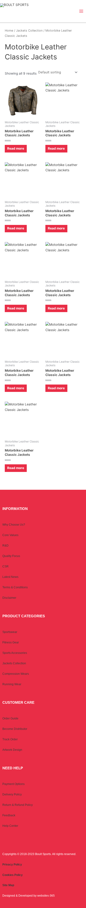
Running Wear (11, 684)
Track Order (10, 739)
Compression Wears (15, 673)
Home (9, 30)
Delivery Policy (12, 794)
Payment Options (13, 784)
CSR (5, 566)
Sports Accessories (14, 653)
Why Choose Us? (13, 524)
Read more (15, 148)
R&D (5, 545)
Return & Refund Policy (17, 805)
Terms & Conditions (15, 587)
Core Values (10, 535)
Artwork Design (12, 749)
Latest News (10, 577)
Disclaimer (9, 597)
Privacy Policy (12, 864)
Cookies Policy (12, 875)
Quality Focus (11, 556)
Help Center (10, 825)
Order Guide (10, 718)
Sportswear (9, 632)
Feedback (8, 815)
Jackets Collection (29, 30)
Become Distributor (14, 729)
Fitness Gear (10, 642)
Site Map (8, 885)
